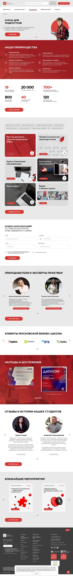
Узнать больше (14, 108)
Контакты (22, 539)
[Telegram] (55, 546)
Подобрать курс (14, 210)
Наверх (67, 528)
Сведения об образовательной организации (25, 536)
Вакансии (22, 548)
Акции (22, 542)
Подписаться (7, 544)
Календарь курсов (64, 3)
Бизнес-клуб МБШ (24, 555)
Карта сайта (23, 557)
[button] (36, 35)
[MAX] (57, 546)
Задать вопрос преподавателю (21, 307)
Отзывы (22, 546)
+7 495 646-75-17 (53, 1)
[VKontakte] (52, 546)
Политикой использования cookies (43, 569)
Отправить (12, 256)
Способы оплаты (24, 544)
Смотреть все (13, 462)
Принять (36, 573)
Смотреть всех (14, 317)
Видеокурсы (35, 545)
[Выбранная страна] (41, 237)
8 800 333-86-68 (52, 3)
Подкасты (35, 559)
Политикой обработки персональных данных (26, 569)
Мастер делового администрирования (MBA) (37, 536)
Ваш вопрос (41, 242)
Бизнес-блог (23, 553)
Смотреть (43, 201)
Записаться (15, 507)
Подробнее (12, 33)
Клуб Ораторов (32, 9)
